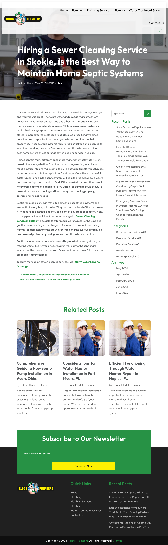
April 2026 (122, 274)
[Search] (147, 113)
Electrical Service (126, 244)
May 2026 (122, 268)
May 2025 (122, 292)
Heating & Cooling (126, 256)
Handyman (122, 250)
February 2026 (125, 280)
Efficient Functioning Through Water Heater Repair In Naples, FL (127, 371)
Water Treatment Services (146, 10)
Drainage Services (127, 238)
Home (64, 10)
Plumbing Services (99, 10)
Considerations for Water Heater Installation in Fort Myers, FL (79, 371)
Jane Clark (27, 82)
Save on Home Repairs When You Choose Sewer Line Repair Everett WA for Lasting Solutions (129, 497)
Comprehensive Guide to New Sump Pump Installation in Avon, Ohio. (34, 371)
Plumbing (77, 10)
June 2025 (122, 286)
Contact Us (156, 23)
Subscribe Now (83, 466)
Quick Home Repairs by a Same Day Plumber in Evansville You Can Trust (131, 171)
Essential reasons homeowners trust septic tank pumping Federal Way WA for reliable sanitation (129, 512)
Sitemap (117, 540)
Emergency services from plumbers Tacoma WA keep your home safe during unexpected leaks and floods (132, 210)
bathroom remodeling (129, 232)
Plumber (119, 10)
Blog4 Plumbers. (79, 540)
